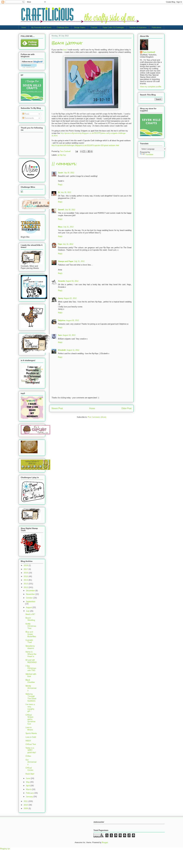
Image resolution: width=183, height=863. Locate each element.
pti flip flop (62, 155)
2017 (26, 569)
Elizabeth (62, 350)
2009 (26, 808)
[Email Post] (76, 151)
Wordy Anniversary (31, 688)
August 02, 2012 (72, 281)
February (30, 793)
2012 (26, 587)
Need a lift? (30, 614)
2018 (26, 565)
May (28, 782)
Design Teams (79, 27)
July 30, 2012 (69, 173)
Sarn (60, 335)
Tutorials (94, 27)
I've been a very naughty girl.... (30, 707)
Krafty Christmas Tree (30, 626)
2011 (26, 801)
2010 (26, 805)
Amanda (61, 281)
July (28, 611)
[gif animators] (29, 452)
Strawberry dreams (30, 647)
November (30, 594)
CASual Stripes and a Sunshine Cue (30, 719)
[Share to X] (86, 151)
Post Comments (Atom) (97, 417)
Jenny (60, 298)
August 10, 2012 (69, 335)
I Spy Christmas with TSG (30, 668)
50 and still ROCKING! (31, 661)
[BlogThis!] (84, 151)
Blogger (105, 842)
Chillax (28, 756)
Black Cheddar (30, 681)
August (29, 607)
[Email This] (81, 151)
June (28, 778)
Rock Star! (29, 774)
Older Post (126, 408)
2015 (26, 576)
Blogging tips (5, 849)
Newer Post (57, 408)
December (30, 590)
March (29, 789)
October (29, 598)
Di (59, 192)
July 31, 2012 (68, 227)
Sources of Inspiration (137, 27)
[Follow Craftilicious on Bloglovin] (32, 63)
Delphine (61, 320)
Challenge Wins (63, 27)
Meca (60, 227)
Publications (156, 27)
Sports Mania (31, 733)
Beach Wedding (30, 619)
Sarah (60, 173)
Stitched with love (30, 675)
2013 (26, 584)
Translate (149, 154)
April (28, 785)
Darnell (61, 210)
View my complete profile (150, 86)
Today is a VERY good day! (30, 750)
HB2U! (28, 741)
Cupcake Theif (29, 641)
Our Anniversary (31, 762)
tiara (65, 50)
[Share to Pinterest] (91, 151)
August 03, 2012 (70, 298)
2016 (26, 573)
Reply (60, 185)
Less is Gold (30, 737)
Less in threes (29, 728)
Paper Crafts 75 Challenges (113, 27)
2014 (26, 580)
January (29, 796)
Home (23, 27)
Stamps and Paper (65, 261)
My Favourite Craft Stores (41, 27)
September (30, 601)
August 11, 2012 (73, 350)
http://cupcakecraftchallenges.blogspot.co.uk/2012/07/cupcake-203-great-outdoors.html (85, 145)
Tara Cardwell (149, 52)
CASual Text (30, 744)
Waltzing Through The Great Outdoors (30, 697)
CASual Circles (29, 769)
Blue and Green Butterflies (30, 634)
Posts (26, 114)
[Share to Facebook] (89, 151)
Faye (60, 244)
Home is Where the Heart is (30, 654)
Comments (29, 118)
